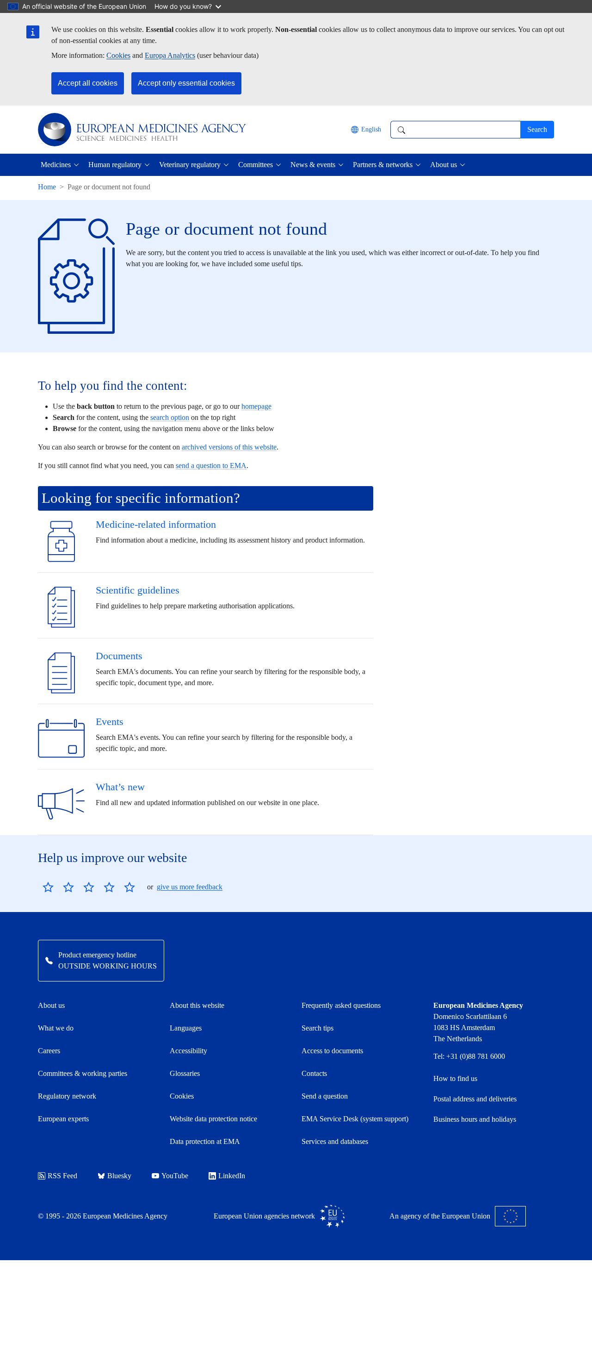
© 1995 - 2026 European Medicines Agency (102, 1216)
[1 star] (48, 887)
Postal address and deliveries (475, 1099)
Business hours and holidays (474, 1119)
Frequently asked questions (341, 1005)
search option (169, 417)
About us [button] (443, 165)
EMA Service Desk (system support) (355, 1119)
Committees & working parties (82, 1073)
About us (51, 1005)
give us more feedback (189, 887)
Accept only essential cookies (186, 83)
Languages (186, 1028)
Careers (49, 1051)
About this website (197, 1005)
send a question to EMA (211, 465)
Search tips (317, 1028)
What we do (56, 1028)
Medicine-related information (156, 524)
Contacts (314, 1073)
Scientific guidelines (137, 590)
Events (109, 721)
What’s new (120, 787)
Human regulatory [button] (115, 165)
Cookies (118, 55)
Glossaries (185, 1073)
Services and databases (335, 1141)
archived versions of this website (229, 447)
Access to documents (332, 1051)
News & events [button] (312, 165)
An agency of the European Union (439, 1216)
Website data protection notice (213, 1119)
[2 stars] (58, 887)
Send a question (325, 1096)
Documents (119, 656)
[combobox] (455, 129)
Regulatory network (67, 1096)
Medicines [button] (56, 165)
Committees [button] (255, 165)
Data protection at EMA (205, 1141)
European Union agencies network (264, 1216)
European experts (63, 1119)
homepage (256, 406)
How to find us (455, 1078)
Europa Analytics (170, 55)
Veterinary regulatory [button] (190, 165)
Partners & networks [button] (383, 165)
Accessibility (188, 1051)
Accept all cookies (87, 83)
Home (47, 187)
